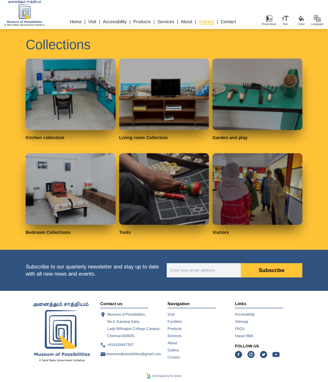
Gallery (173, 350)
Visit (171, 314)
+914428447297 (120, 345)
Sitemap (241, 321)
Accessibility (245, 314)
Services (174, 336)
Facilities (175, 321)
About (172, 343)
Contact (174, 357)
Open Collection (70, 94)
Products (175, 329)
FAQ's (240, 329)
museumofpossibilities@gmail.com (133, 354)
